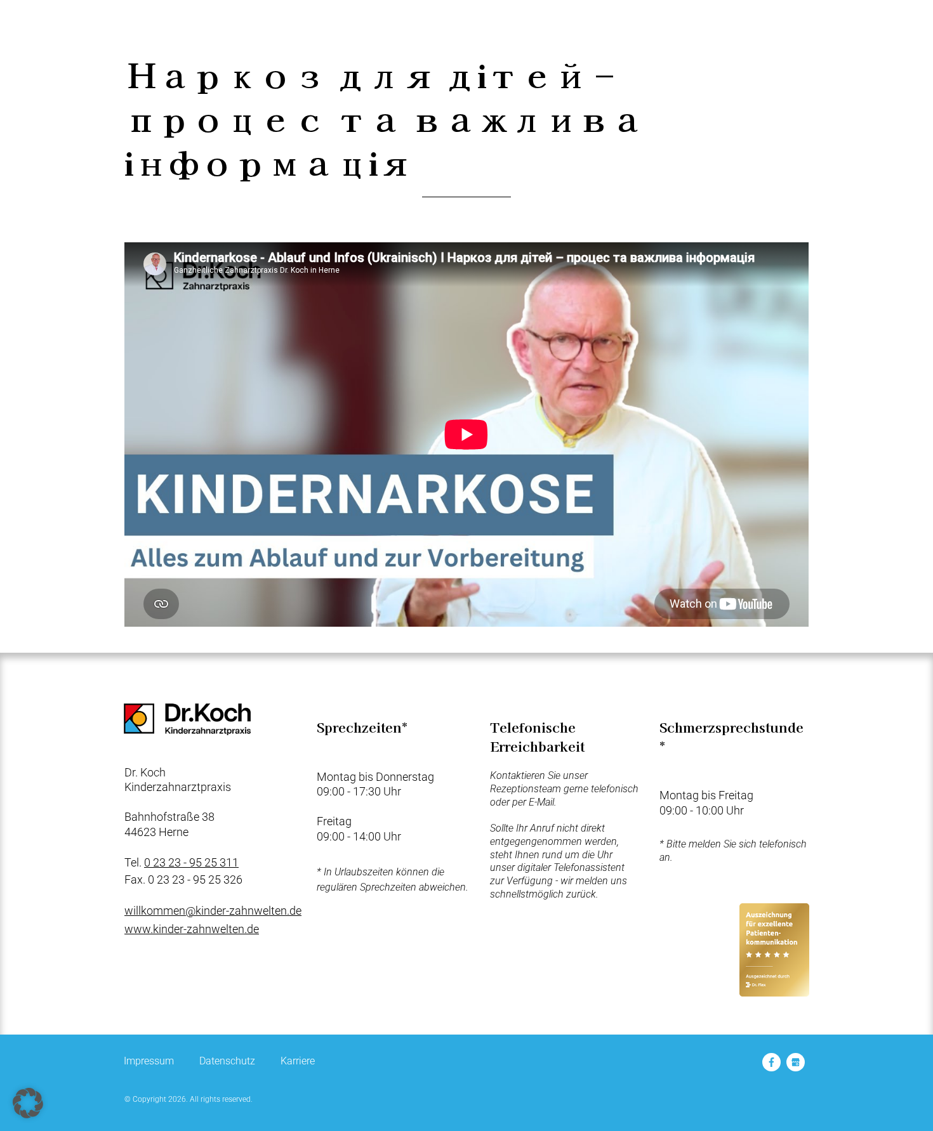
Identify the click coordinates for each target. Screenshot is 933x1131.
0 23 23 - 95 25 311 (191, 862)
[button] (28, 1103)
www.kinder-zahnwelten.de (191, 929)
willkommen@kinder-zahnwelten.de (212, 910)
